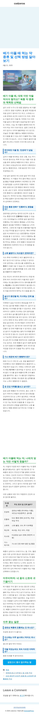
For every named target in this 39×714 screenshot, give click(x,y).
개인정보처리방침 (20, 707)
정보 (7, 670)
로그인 (22, 696)
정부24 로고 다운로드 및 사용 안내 (19, 673)
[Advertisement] (19, 28)
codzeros (19, 3)
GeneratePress (29, 711)
